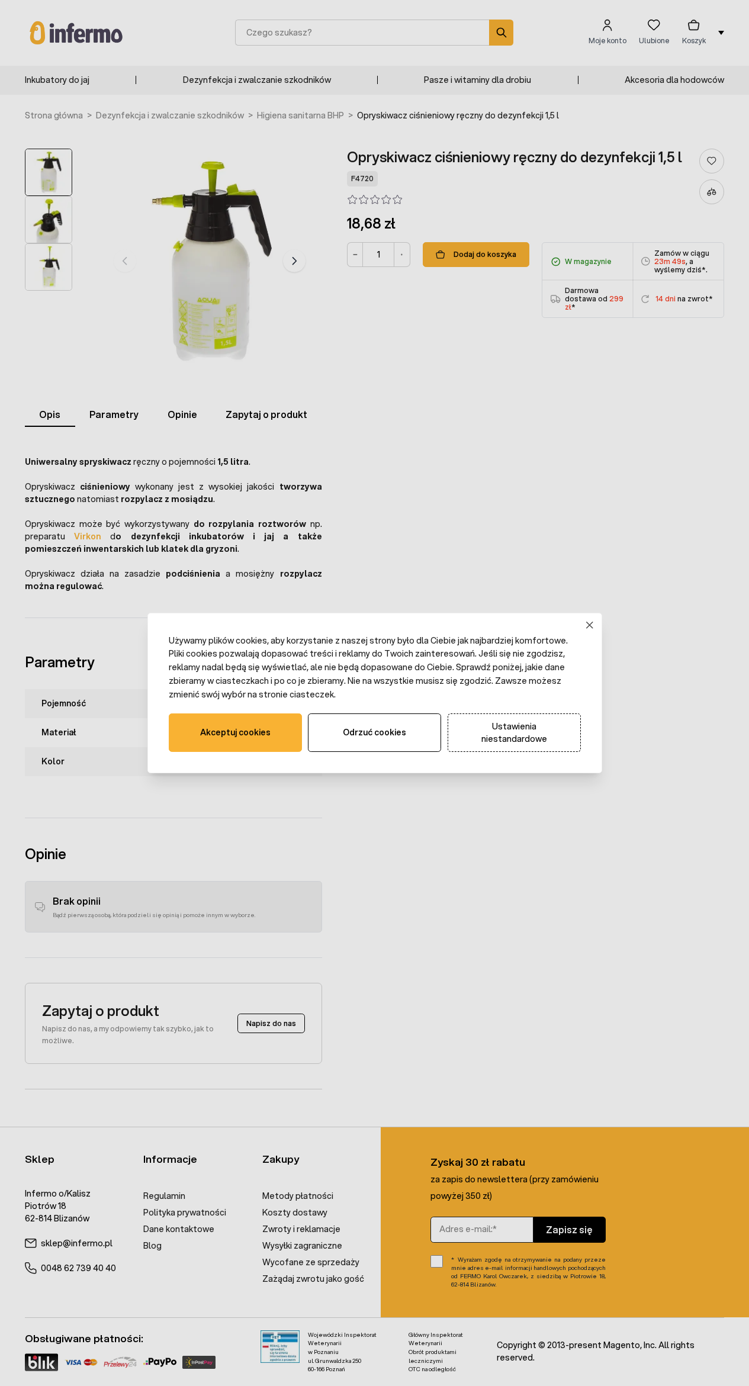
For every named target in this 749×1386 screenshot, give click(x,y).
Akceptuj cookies (235, 732)
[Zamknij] (589, 625)
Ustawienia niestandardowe (514, 733)
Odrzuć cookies (374, 732)
